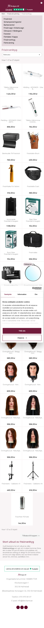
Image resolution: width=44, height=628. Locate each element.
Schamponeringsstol (12, 22)
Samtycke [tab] (8, 294)
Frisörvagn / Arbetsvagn (14, 28)
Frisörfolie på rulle (22, 517)
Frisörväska (33, 252)
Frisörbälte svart (33, 186)
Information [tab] (22, 294)
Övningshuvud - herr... (33, 384)
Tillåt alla (22, 331)
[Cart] (40, 4)
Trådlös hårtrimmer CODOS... (11, 88)
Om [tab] (36, 294)
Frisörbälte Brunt (33, 153)
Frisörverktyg (9, 40)
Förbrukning (9, 43)
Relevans (22, 54)
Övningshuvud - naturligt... (11, 418)
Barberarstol (9, 25)
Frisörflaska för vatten (11, 186)
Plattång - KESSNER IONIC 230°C (11, 121)
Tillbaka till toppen (31, 535)
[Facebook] (18, 607)
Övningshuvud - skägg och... (11, 352)
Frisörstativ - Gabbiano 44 (33, 484)
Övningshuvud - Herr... (11, 384)
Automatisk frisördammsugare (11, 220)
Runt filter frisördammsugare (11, 253)
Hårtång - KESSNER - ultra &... (33, 88)
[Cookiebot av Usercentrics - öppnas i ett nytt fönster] (32, 288)
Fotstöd (7, 34)
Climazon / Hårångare (13, 31)
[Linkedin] (26, 607)
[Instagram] (22, 607)
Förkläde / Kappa (11, 37)
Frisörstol (8, 19)
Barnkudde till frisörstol (11, 153)
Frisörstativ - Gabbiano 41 (11, 484)
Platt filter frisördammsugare (33, 220)
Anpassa (21, 338)
